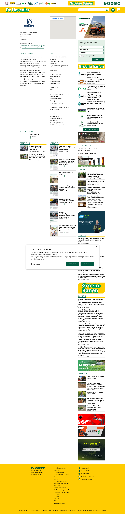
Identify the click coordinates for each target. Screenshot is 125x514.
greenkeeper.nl (34, 510)
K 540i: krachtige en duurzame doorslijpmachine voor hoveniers (67, 147)
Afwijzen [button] (72, 264)
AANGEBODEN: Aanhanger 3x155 (87, 149)
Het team (57, 485)
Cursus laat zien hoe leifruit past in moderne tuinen (95, 182)
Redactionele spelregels (61, 490)
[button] (35, 264)
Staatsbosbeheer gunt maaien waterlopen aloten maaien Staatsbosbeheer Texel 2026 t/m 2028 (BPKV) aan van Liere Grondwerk (91, 276)
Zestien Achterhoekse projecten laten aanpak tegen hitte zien (94, 407)
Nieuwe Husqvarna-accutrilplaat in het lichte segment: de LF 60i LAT (66, 200)
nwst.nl (104, 510)
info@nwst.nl (85, 468)
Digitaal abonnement (60, 481)
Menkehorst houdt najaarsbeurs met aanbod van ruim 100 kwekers (95, 174)
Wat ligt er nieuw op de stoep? (66, 173)
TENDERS (82, 235)
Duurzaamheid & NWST (61, 474)
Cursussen (57, 477)
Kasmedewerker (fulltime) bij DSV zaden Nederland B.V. (96, 102)
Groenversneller (59, 472)
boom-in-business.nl (83, 510)
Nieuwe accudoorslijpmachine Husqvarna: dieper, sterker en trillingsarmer (67, 214)
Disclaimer (57, 494)
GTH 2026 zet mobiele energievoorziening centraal (95, 196)
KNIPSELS (82, 296)
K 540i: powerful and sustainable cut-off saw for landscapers (37, 147)
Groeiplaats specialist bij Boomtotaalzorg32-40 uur (95, 116)
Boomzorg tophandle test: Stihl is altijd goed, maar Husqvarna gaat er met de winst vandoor (67, 162)
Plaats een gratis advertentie (87, 153)
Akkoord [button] (87, 264)
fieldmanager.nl (23, 510)
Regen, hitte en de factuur (95, 392)
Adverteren (57, 501)
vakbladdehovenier (87, 479)
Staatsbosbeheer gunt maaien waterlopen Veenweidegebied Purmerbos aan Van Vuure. (91, 240)
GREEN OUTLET (84, 146)
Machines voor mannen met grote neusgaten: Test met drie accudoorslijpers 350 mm (67, 228)
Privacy (56, 496)
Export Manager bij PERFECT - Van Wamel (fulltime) (96, 80)
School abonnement (60, 488)
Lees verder (43, 259)
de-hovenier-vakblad (87, 476)
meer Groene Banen (91, 129)
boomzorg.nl (57, 510)
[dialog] (62, 257)
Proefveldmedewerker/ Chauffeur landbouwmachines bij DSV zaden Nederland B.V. (95, 95)
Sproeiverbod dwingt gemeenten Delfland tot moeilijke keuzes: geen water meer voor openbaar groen (96, 385)
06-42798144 (85, 474)
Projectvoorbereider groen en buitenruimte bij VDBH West (96, 87)
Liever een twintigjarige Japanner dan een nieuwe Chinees (67, 187)
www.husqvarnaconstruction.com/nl (33, 48)
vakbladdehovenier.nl (68, 510)
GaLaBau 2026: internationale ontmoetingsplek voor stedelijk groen (96, 189)
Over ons (57, 470)
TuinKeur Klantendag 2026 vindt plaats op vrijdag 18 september (95, 204)
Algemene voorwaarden (61, 492)
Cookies (56, 499)
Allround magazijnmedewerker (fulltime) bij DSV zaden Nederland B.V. (94, 73)
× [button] (96, 247)
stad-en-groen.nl (46, 510)
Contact (56, 479)
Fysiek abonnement (60, 468)
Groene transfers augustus (95, 377)
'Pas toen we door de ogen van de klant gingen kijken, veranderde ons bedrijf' (95, 400)
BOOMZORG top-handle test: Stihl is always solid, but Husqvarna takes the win (37, 156)
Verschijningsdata (59, 503)
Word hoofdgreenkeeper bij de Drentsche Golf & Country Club (96, 109)
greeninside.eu (95, 510)
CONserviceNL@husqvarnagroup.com (33, 46)
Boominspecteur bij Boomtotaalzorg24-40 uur (95, 123)
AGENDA (81, 170)
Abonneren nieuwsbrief (61, 483)
